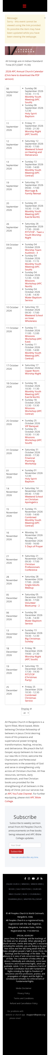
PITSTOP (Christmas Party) (31, 677)
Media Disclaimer (23, 988)
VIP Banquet (31, 426)
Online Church (12, 884)
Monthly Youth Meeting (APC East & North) (33, 214)
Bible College (15, 894)
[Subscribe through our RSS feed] (41, 878)
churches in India (33, 1038)
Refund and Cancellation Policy (24, 1003)
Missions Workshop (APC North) (33, 283)
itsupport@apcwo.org (35, 1014)
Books (11, 889)
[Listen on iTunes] (38, 878)
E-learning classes (14, 1048)
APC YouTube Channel (20, 793)
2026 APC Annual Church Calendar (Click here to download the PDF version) (24, 75)
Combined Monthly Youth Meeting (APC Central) (33, 521)
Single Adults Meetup (32, 586)
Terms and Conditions (24, 998)
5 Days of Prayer (34, 546)
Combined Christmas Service (30, 697)
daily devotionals (11, 1046)
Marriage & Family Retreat (33, 192)
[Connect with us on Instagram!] (29, 878)
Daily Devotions (23, 889)
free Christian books (35, 1043)
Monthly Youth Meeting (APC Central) (33, 172)
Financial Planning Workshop (30, 460)
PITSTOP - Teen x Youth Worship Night (34, 234)
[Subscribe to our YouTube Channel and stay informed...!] (33, 878)
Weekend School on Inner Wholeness (34, 318)
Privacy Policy (24, 993)
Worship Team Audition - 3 (33, 251)
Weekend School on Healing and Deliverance (34, 152)
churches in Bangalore (15, 1038)
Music (25, 894)
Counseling (34, 894)
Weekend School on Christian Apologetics (34, 499)
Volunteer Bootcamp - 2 (32, 604)
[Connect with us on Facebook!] (25, 878)
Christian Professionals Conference (32, 567)
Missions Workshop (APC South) (33, 440)
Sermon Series (37, 884)
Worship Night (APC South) (33, 133)
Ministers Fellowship (33, 899)
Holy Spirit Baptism (31, 115)
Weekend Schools (28, 1048)
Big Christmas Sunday (32, 640)
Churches (37, 889)
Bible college (24, 1046)
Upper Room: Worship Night (33, 372)
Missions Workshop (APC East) (33, 338)
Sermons (25, 884)
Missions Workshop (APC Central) (33, 411)
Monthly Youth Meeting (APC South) (33, 99)
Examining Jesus (15, 899)
